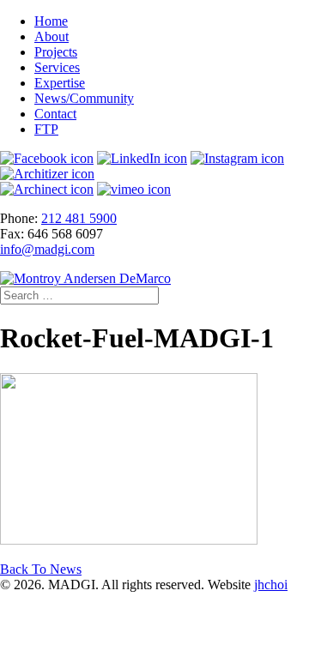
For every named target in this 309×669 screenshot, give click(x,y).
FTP (46, 129)
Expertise (59, 82)
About (51, 36)
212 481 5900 (79, 218)
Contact (55, 113)
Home (51, 21)
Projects (55, 52)
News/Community (84, 98)
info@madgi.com (47, 249)
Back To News (41, 569)
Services (57, 67)
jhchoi (271, 584)
